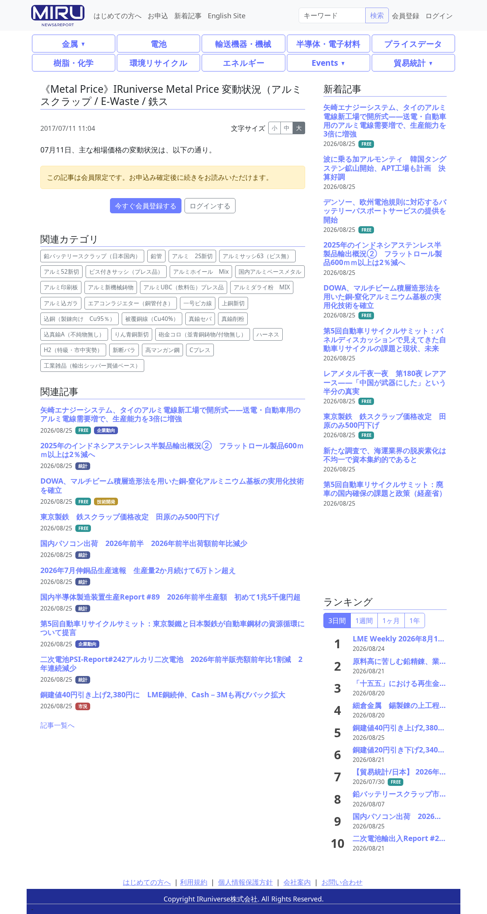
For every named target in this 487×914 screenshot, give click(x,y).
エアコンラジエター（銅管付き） (130, 303)
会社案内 (297, 882)
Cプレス (199, 350)
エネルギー (243, 62)
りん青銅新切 (132, 334)
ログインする (210, 205)
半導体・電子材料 (328, 43)
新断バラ (124, 350)
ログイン (439, 15)
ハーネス (267, 334)
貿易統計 (410, 62)
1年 (414, 620)
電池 (159, 43)
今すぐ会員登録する (146, 205)
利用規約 (193, 882)
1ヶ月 (391, 620)
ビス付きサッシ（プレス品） (126, 272)
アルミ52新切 (61, 272)
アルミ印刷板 (61, 287)
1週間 (364, 620)
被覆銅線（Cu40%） (152, 319)
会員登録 (405, 15)
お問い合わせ (342, 882)
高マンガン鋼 (162, 350)
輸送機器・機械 (243, 43)
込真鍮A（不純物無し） (74, 334)
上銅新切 (233, 303)
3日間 (337, 620)
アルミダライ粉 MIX (262, 287)
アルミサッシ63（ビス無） (257, 256)
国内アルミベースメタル (270, 272)
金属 (70, 43)
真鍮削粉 (232, 319)
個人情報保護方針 (245, 882)
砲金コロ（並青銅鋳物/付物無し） (203, 334)
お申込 (158, 15)
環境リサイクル (159, 62)
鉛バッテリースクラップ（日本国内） (92, 256)
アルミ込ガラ (61, 303)
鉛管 (156, 256)
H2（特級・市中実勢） (73, 350)
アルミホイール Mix (201, 272)
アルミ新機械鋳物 (111, 287)
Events (325, 62)
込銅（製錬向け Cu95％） (79, 319)
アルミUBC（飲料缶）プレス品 (183, 287)
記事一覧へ (57, 725)
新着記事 (188, 15)
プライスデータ (413, 43)
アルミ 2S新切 (192, 256)
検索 (377, 15)
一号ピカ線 (197, 303)
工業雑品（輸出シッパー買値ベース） (92, 366)
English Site (226, 15)
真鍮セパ (200, 319)
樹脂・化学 (74, 62)
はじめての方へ (118, 15)
